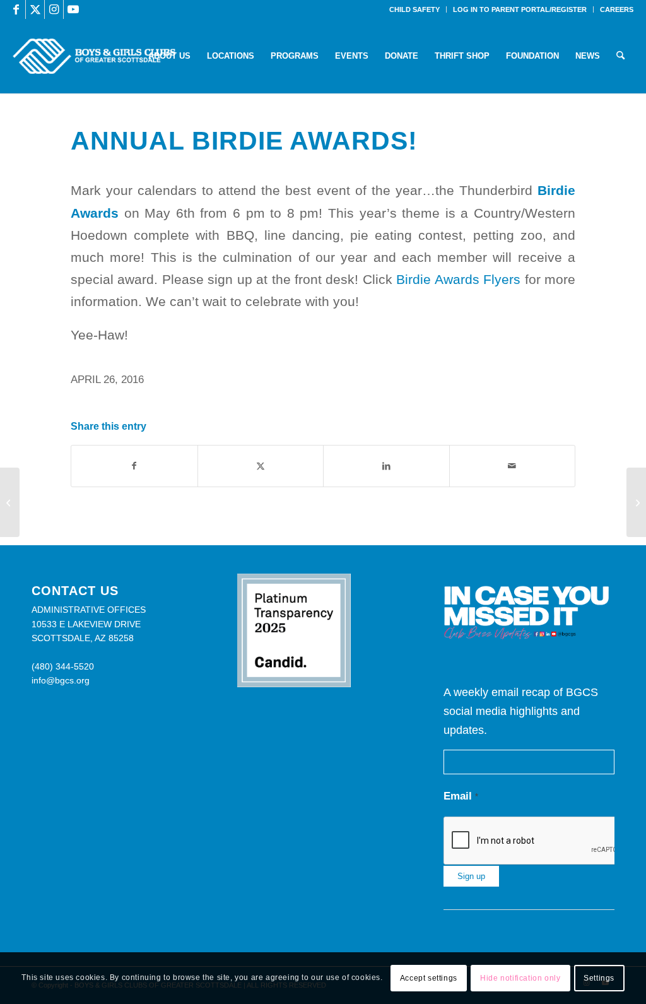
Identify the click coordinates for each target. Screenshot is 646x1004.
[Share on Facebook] (134, 466)
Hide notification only (520, 978)
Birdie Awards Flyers (458, 279)
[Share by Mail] (512, 466)
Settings (599, 978)
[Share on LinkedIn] (386, 466)
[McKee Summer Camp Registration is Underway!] (10, 502)
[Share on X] (261, 466)
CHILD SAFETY (414, 9)
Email (460, 796)
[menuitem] (415, 9)
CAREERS (616, 9)
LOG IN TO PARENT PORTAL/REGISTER (520, 9)
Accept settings (428, 978)
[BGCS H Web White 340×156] (94, 56)
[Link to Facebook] (16, 9)
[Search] (620, 56)
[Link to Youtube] (73, 9)
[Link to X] (35, 9)
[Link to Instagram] (54, 9)
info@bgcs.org (61, 680)
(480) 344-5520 (63, 666)
